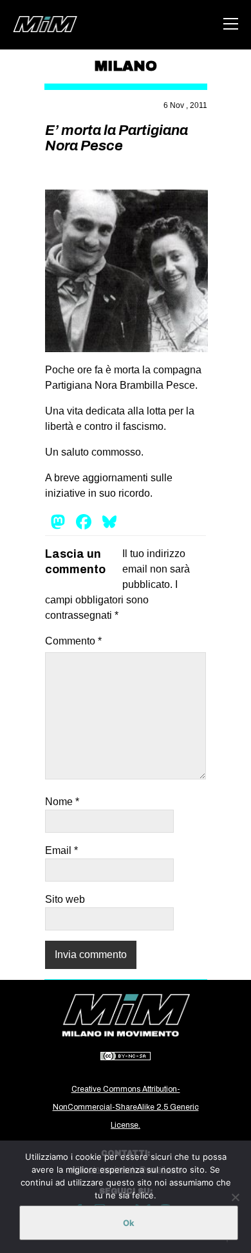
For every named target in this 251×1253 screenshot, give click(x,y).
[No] (234, 1197)
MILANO (126, 66)
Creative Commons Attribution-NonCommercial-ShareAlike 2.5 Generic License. (126, 1107)
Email (61, 850)
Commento (73, 640)
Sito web (65, 899)
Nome (62, 801)
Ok (129, 1223)
